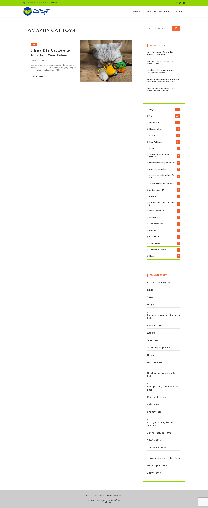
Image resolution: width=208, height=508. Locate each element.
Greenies (153, 230)
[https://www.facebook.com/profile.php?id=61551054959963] (176, 3)
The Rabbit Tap (156, 224)
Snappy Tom (154, 217)
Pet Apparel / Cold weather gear (161, 203)
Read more (38, 76)
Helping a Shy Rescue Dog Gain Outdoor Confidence (161, 71)
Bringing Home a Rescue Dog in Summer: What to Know (161, 89)
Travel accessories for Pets (161, 183)
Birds (151, 148)
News (151, 256)
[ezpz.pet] (36, 11)
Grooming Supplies (157, 169)
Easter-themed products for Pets (162, 176)
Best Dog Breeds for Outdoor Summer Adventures (160, 53)
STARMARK (154, 237)
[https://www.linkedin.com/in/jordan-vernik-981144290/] (184, 3)
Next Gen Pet (155, 129)
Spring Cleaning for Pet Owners (159, 155)
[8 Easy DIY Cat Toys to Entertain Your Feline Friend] (106, 60)
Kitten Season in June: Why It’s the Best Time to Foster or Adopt (163, 80)
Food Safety (154, 122)
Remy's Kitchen (156, 142)
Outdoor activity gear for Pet (162, 163)
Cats (34, 45)
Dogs (151, 109)
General (152, 196)
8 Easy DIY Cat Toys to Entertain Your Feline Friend (50, 53)
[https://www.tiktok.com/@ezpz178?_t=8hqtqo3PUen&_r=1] (180, 3)
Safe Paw (153, 135)
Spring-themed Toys (158, 190)
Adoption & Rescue (157, 250)
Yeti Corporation (156, 211)
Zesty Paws (154, 243)
